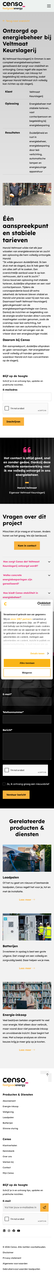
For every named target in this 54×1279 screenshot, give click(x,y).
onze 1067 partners (21, 619)
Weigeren (27, 672)
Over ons (7, 1156)
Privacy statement (12, 1258)
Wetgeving (8, 1112)
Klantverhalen (10, 1145)
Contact (7, 1167)
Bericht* (7, 729)
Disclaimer (8, 1252)
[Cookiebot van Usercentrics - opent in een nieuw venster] (38, 604)
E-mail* (7, 694)
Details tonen (37, 653)
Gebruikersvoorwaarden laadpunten (21, 1269)
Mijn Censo (8, 1173)
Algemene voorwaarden (15, 1263)
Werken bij (8, 1162)
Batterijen (8, 1123)
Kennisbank (8, 1151)
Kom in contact (27, 545)
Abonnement (9, 1101)
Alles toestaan (27, 663)
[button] (48, 6)
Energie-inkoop (10, 1106)
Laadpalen (8, 1117)
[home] (14, 6)
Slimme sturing (10, 1128)
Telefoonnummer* (13, 712)
